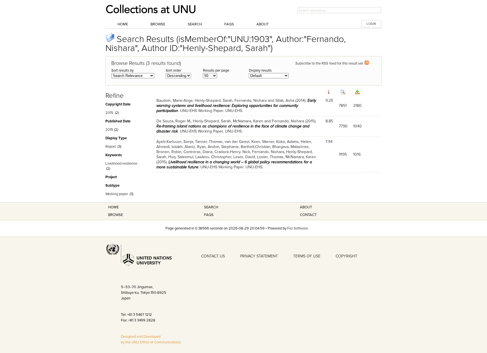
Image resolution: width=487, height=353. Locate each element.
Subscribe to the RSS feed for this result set (330, 63)
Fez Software (297, 228)
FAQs (229, 24)
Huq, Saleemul (180, 157)
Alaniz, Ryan (195, 146)
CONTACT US (213, 256)
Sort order (173, 70)
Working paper (116, 194)
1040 (357, 126)
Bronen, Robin (168, 151)
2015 (109, 113)
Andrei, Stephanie (223, 146)
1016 (357, 154)
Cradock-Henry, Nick (232, 151)
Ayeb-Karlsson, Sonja (174, 141)
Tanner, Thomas (209, 141)
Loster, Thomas (270, 157)
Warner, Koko (273, 141)
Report (110, 146)
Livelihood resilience (121, 163)
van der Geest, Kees (242, 141)
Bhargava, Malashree (290, 146)
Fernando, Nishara (250, 100)
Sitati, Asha (284, 100)
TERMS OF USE (306, 256)
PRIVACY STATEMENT (259, 256)
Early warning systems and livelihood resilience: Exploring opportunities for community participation (236, 105)
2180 (357, 105)
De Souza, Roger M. (173, 121)
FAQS (209, 215)
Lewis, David (244, 157)
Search (195, 24)
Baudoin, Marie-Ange (174, 100)
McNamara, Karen (248, 121)
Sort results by (122, 70)
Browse (157, 24)
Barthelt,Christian (255, 146)
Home (123, 24)
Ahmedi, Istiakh (169, 146)
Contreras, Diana (197, 151)
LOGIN (371, 24)
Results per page (216, 70)
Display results (260, 70)
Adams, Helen (299, 141)
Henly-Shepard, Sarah (214, 100)
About (262, 24)
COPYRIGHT (346, 256)
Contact (308, 215)
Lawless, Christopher (213, 157)
